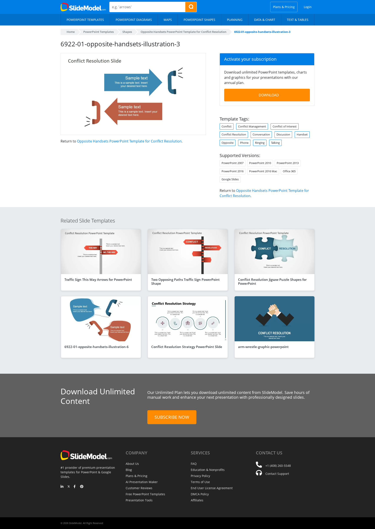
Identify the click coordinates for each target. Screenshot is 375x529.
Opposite (228, 143)
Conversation (261, 134)
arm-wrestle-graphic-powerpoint (263, 347)
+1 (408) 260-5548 (278, 466)
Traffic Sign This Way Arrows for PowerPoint (98, 279)
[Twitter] (68, 486)
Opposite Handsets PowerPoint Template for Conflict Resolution (129, 141)
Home (71, 32)
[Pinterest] (81, 486)
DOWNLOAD (269, 95)
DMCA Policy (200, 494)
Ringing (260, 143)
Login (308, 7)
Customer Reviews (139, 488)
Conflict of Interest (285, 126)
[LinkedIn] (62, 486)
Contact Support (277, 474)
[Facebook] (75, 486)
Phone (244, 143)
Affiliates (197, 500)
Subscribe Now (172, 417)
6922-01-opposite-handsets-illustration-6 (96, 347)
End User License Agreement (212, 488)
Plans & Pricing (284, 7)
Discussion (283, 134)
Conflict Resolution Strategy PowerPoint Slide (186, 347)
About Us (132, 464)
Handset (302, 134)
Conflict (227, 126)
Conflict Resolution (234, 134)
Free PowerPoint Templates (145, 494)
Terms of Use (200, 482)
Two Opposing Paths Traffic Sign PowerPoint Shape (185, 281)
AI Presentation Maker (142, 482)
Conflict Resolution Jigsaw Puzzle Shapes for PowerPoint (272, 281)
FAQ (194, 464)
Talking (275, 143)
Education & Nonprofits (208, 470)
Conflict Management (252, 126)
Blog (129, 470)
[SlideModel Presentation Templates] (83, 7)
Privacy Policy (200, 476)
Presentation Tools (139, 500)
